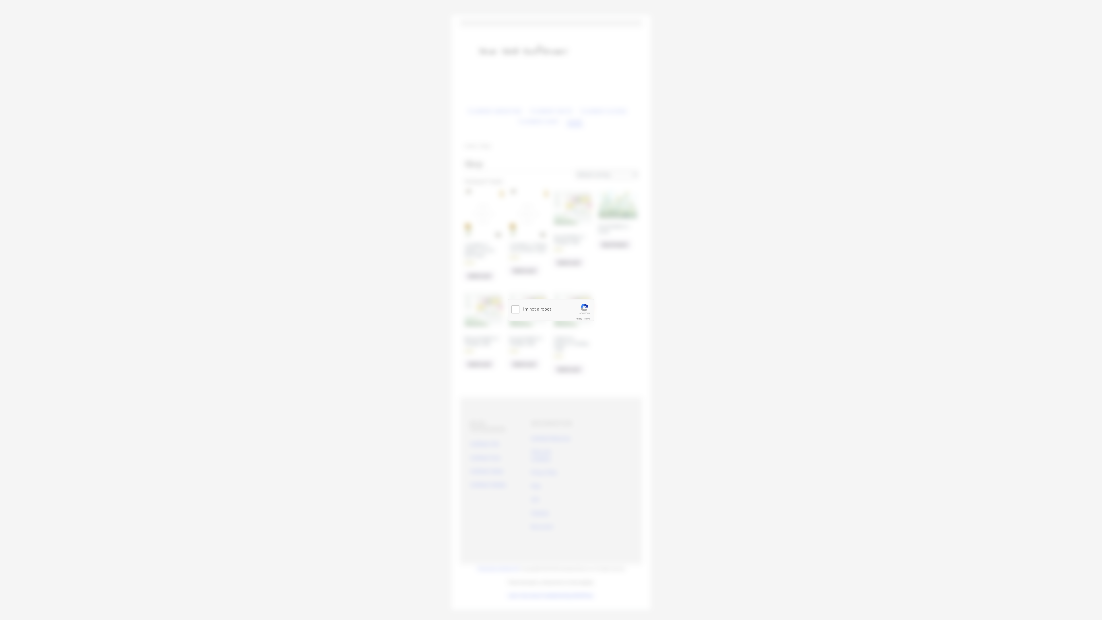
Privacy (579, 318)
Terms (587, 318)
